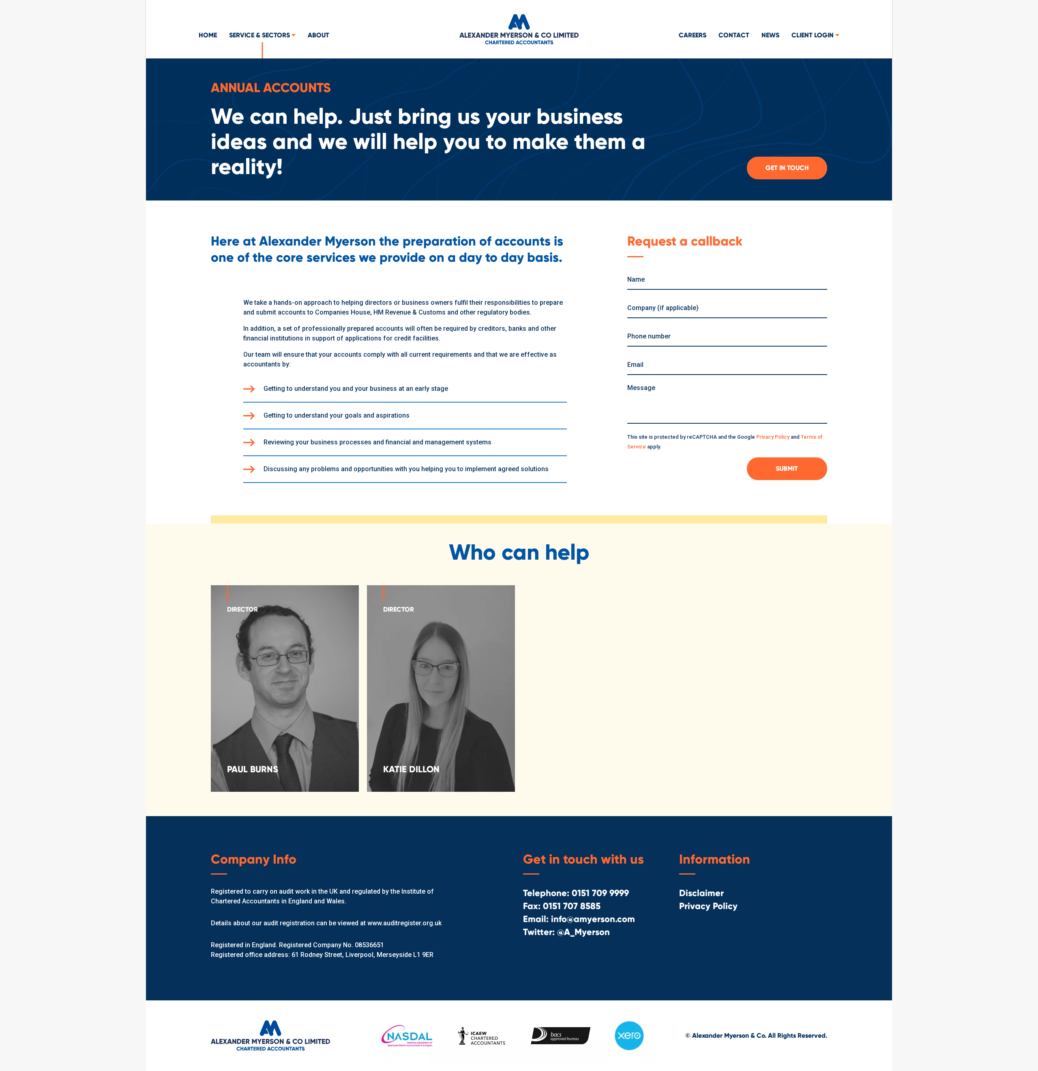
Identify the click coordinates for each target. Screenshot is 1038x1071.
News (770, 35)
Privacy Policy (772, 437)
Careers (692, 35)
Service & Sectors (260, 35)
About (318, 35)
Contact (733, 35)
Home (208, 35)
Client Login (813, 35)
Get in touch (787, 168)
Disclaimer (701, 893)
